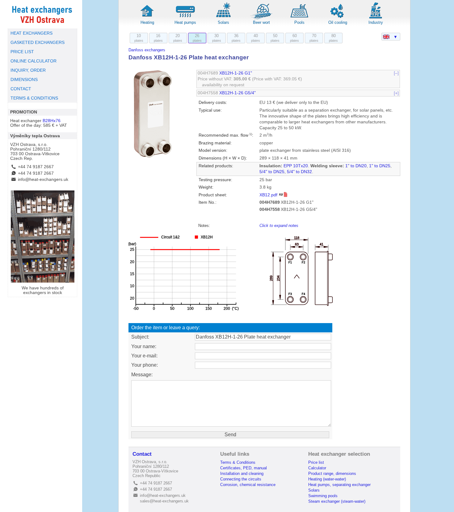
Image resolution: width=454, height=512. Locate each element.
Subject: (140, 336)
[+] (396, 93)
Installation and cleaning (241, 473)
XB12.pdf (269, 195)
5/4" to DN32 (299, 171)
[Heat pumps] (185, 18)
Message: (142, 374)
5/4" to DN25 (271, 171)
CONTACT (21, 89)
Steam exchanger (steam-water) (336, 501)
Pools (299, 22)
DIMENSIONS (24, 79)
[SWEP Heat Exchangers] (42, 14)
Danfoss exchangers (146, 50)
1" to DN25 (379, 166)
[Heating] (147, 18)
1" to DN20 (356, 166)
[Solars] (223, 18)
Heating (147, 22)
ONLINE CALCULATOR (34, 61)
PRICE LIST (22, 51)
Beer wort (261, 22)
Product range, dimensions (332, 473)
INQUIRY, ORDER (28, 70)
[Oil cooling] (337, 18)
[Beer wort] (261, 18)
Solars (223, 22)
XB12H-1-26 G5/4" (237, 93)
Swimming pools (323, 495)
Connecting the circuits (240, 479)
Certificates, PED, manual (243, 468)
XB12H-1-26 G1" (235, 73)
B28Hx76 (52, 120)
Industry (375, 22)
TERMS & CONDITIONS (34, 98)
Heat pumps (185, 22)
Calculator (317, 468)
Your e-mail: (144, 355)
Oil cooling (337, 22)
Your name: (143, 346)
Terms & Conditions (237, 462)
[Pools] (299, 18)
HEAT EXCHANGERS (32, 33)
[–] (396, 73)
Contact (142, 454)
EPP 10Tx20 (296, 166)
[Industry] (375, 18)
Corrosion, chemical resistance (247, 484)
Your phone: (144, 365)
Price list (316, 462)
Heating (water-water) (327, 479)
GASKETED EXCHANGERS (38, 42)
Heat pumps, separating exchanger (339, 484)
